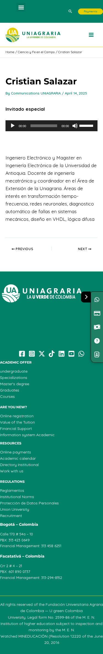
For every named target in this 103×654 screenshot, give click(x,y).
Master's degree (14, 383)
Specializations (13, 377)
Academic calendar (18, 458)
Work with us (11, 471)
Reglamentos (12, 490)
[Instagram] (32, 353)
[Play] (12, 125)
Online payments (15, 452)
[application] (51, 125)
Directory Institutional (19, 464)
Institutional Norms (17, 496)
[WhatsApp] (81, 353)
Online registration (17, 415)
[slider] (87, 125)
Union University (14, 509)
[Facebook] (22, 353)
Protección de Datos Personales (29, 503)
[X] (41, 353)
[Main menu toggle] (91, 35)
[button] (21, 7)
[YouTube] (71, 353)
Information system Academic (27, 434)
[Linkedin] (61, 353)
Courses (7, 396)
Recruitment (11, 515)
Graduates (9, 390)
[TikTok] (51, 353)
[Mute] (75, 125)
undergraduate (13, 371)
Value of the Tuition (17, 422)
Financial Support (16, 428)
